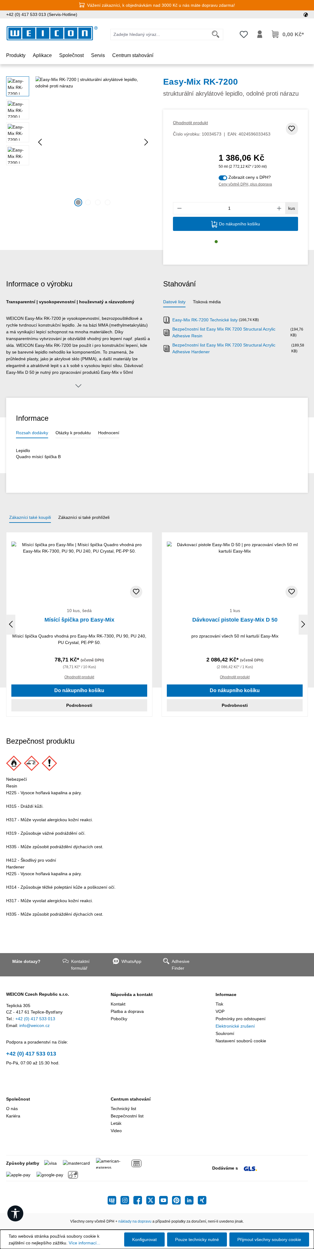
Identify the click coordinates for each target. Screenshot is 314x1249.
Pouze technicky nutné (197, 1239)
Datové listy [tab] (174, 301)
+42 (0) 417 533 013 (35, 1018)
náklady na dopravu (134, 1221)
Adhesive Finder (181, 965)
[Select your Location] (306, 14)
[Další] (146, 142)
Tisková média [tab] (207, 301)
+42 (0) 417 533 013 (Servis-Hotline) (41, 14)
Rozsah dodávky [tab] (32, 432)
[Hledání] (215, 34)
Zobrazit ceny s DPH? (249, 177)
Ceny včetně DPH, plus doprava (245, 184)
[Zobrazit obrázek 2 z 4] (88, 202)
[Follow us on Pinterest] (178, 1200)
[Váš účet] (259, 34)
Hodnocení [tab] (108, 432)
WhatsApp (131, 961)
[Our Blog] (114, 1200)
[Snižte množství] (179, 208)
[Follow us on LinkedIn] (191, 1200)
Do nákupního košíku (239, 223)
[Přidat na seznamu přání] (292, 129)
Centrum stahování (131, 1099)
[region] (78, 142)
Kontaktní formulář (80, 965)
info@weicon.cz (34, 1025)
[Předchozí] (39, 142)
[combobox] (159, 34)
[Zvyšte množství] (279, 208)
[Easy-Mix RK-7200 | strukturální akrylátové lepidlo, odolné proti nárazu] (93, 142)
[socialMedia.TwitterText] (152, 1200)
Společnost (18, 1099)
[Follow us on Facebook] (139, 1200)
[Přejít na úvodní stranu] (52, 33)
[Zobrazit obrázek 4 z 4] (107, 202)
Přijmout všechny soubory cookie (269, 1239)
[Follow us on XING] (202, 1200)
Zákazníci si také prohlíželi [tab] (83, 517)
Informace (226, 994)
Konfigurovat (144, 1239)
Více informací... (84, 1242)
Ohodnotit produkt (190, 122)
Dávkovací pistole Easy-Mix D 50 (235, 620)
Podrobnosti (79, 705)
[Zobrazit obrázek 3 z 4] (98, 202)
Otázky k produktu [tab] (73, 432)
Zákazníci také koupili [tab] (30, 517)
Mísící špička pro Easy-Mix (79, 620)
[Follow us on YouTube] (165, 1200)
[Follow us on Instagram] (127, 1200)
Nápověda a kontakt (132, 994)
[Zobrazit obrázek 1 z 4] (78, 202)
